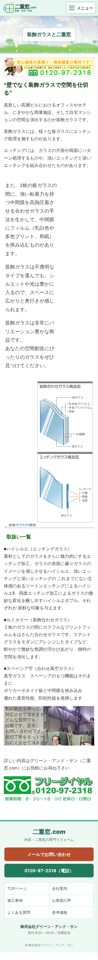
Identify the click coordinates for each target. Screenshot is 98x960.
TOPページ (17, 888)
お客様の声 (61, 900)
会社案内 (59, 888)
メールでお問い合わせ (49, 854)
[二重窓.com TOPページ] (24, 7)
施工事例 (15, 900)
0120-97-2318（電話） (49, 870)
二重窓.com (49, 831)
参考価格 (59, 912)
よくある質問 (18, 912)
